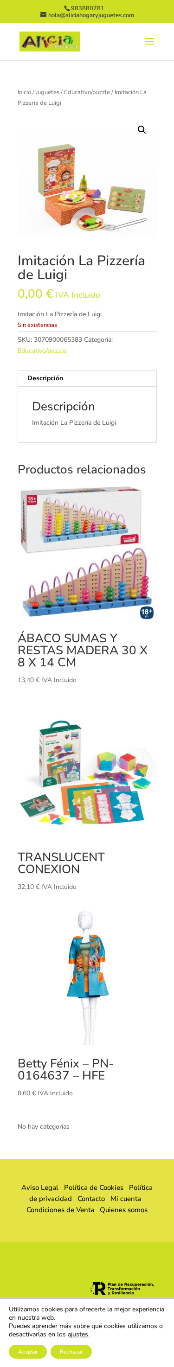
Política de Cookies (93, 1187)
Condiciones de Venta (60, 1209)
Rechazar (71, 1351)
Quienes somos (121, 1209)
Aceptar (28, 1351)
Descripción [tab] (45, 378)
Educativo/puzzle (87, 92)
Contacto (91, 1198)
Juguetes (47, 92)
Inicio (24, 92)
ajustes (78, 1334)
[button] (142, 129)
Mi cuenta (125, 1198)
